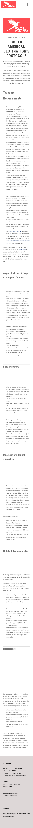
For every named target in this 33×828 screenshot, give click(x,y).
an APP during (22, 249)
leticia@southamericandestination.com (15, 775)
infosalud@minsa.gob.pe (14, 231)
